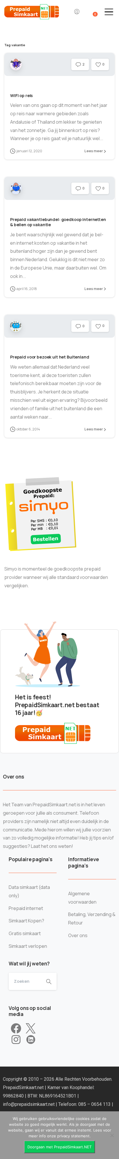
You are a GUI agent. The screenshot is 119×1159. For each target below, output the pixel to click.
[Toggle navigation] (109, 12)
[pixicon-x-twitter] (30, 1028)
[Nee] (112, 1135)
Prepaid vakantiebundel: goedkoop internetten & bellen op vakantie (58, 222)
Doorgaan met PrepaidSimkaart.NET (59, 1147)
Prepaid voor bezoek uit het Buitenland (49, 357)
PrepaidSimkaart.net (24, 1087)
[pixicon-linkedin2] (30, 1039)
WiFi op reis (21, 95)
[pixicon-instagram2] (16, 1039)
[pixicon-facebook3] (16, 1028)
